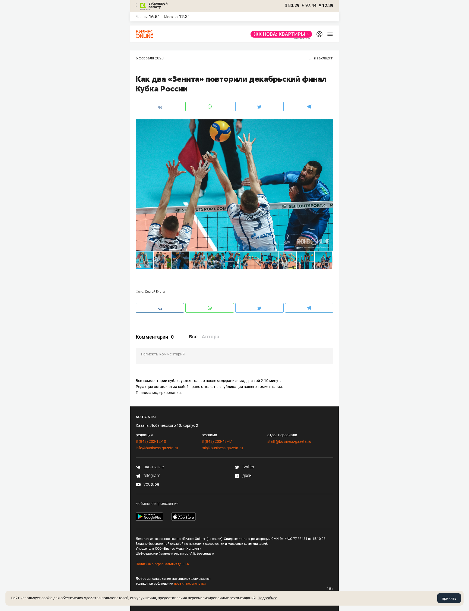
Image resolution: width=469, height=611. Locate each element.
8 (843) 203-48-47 (217, 441)
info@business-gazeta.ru (157, 448)
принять (449, 598)
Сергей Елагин (155, 292)
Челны (142, 17)
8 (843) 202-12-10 (151, 441)
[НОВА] (279, 34)
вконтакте (153, 466)
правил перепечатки (190, 583)
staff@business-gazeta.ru (289, 441)
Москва (171, 17)
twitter (247, 466)
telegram (151, 475)
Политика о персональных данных (162, 564)
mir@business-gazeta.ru (222, 448)
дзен (246, 475)
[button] (328, 124)
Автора (210, 336)
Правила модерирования (158, 392)
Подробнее (267, 598)
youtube (150, 484)
